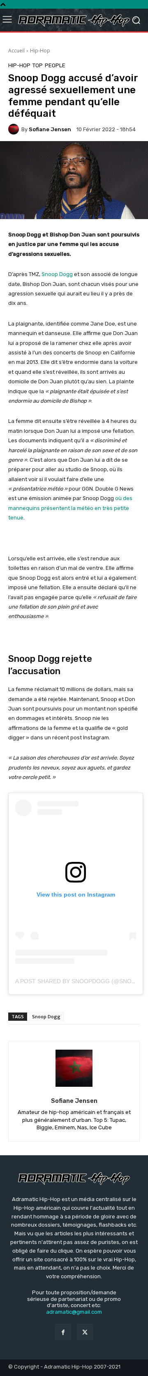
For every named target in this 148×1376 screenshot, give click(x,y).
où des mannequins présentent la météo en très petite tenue (70, 508)
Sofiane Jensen (50, 129)
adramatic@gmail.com (74, 1312)
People (55, 65)
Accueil (16, 50)
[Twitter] (85, 1332)
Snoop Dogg (57, 274)
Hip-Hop (40, 50)
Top (37, 65)
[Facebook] (63, 1332)
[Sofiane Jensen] (14, 129)
